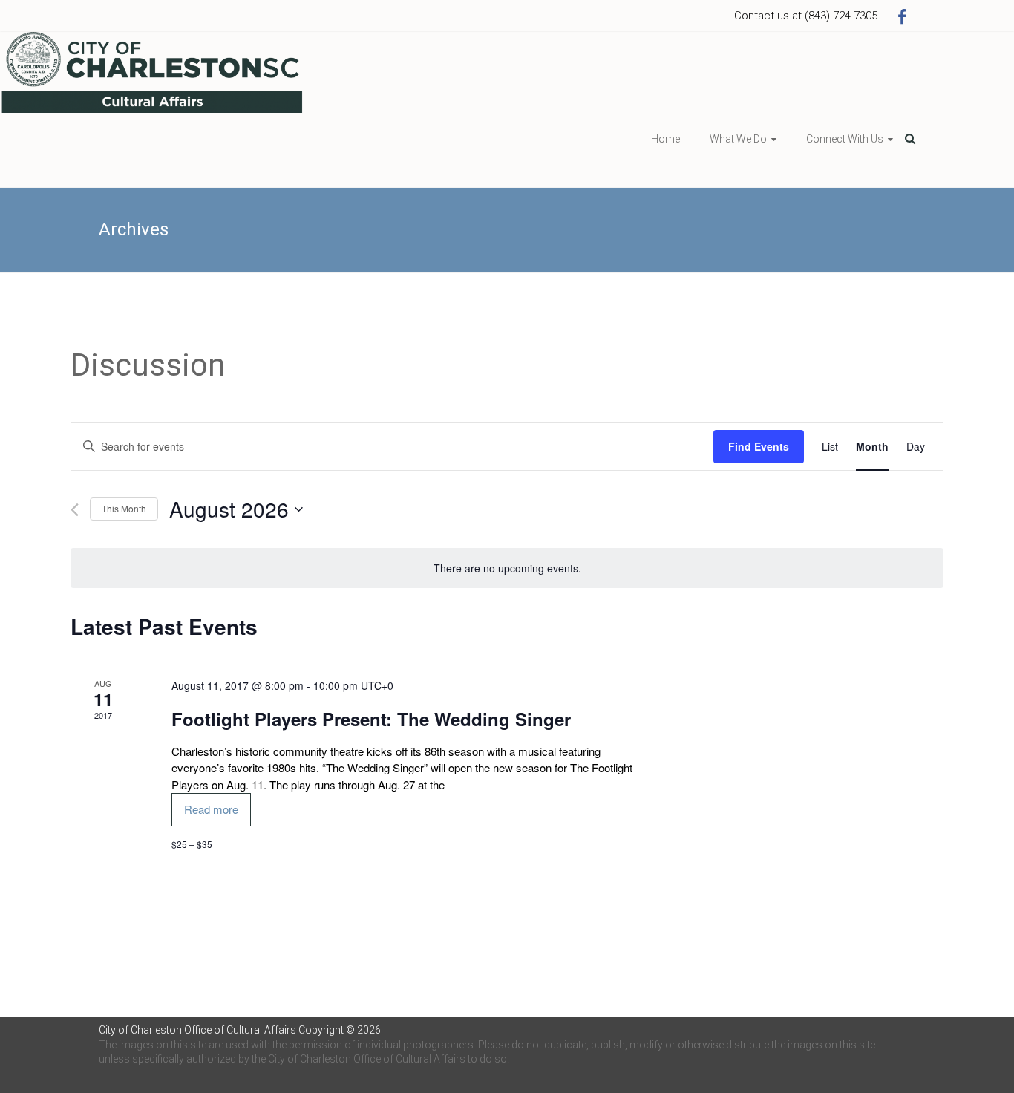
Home (665, 139)
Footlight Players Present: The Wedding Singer (371, 718)
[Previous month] (75, 510)
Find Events (758, 446)
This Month (124, 508)
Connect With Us (844, 139)
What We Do (738, 139)
